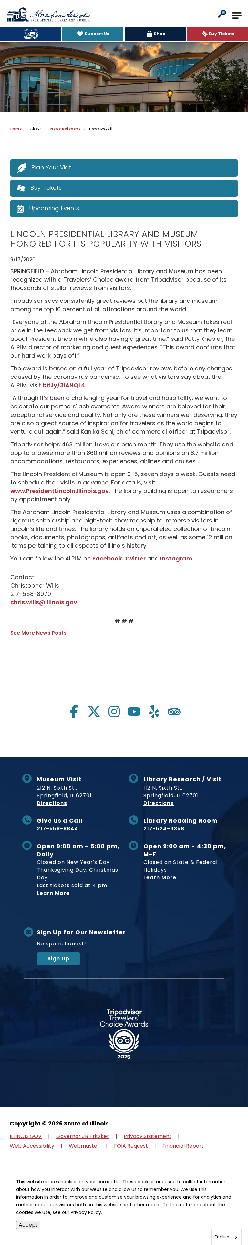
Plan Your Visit (51, 168)
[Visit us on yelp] (154, 711)
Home (16, 128)
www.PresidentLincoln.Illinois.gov (59, 491)
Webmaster (84, 1146)
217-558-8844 (57, 828)
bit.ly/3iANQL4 (64, 385)
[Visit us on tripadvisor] (174, 711)
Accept (28, 1225)
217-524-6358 (163, 828)
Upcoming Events (54, 208)
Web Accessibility (32, 1146)
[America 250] (30, 34)
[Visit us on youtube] (134, 711)
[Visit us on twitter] (94, 711)
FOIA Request (131, 1146)
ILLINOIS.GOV (26, 1136)
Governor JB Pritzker (82, 1136)
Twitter (135, 558)
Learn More (53, 893)
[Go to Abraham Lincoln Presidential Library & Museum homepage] (48, 14)
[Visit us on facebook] (73, 711)
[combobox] (226, 1237)
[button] (222, 14)
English (222, 1237)
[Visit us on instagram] (114, 711)
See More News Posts (38, 633)
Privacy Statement (147, 1136)
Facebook (107, 558)
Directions (52, 803)
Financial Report (183, 1146)
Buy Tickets (46, 188)
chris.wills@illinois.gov (43, 602)
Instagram (176, 558)
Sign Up (58, 958)
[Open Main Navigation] (237, 15)
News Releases (65, 128)
